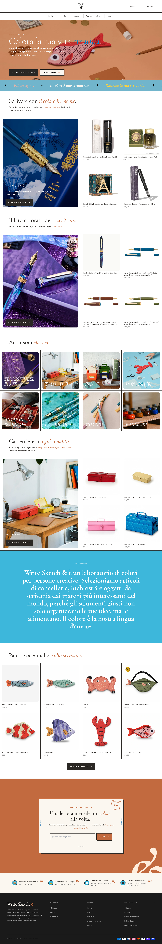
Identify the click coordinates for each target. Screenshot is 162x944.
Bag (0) (149, 6)
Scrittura (51, 16)
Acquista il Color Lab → (23, 72)
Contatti (127, 912)
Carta (63, 16)
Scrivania (76, 16)
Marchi (109, 16)
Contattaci (54, 917)
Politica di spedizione (131, 917)
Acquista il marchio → (19, 202)
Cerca (52, 912)
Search (133, 6)
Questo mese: (52, 72)
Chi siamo (53, 908)
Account (141, 6)
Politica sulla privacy (131, 925)
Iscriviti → (104, 837)
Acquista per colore (93, 16)
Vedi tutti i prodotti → (81, 766)
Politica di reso (129, 921)
